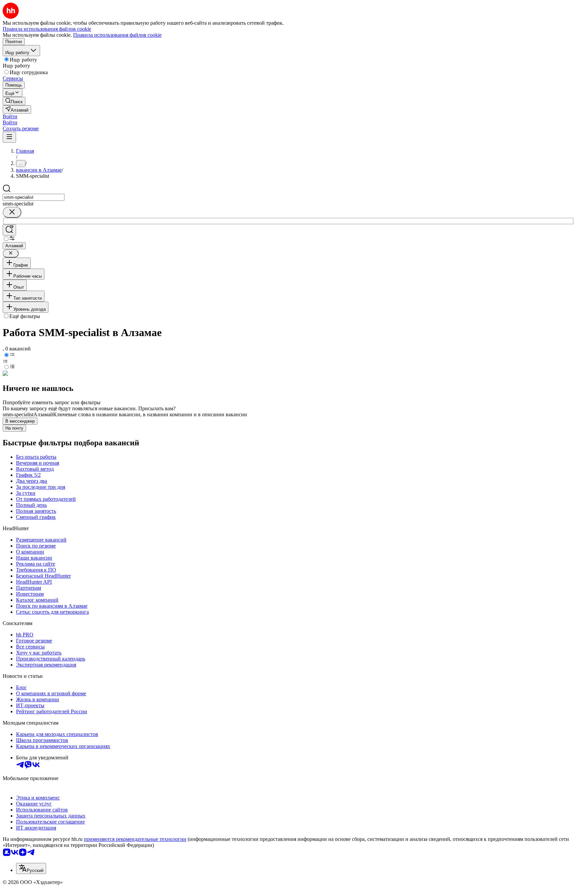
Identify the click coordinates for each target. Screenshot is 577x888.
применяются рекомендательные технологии (135, 839)
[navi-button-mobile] (9, 137)
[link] (14, 101)
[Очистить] (12, 212)
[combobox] (33, 197)
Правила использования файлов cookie (117, 35)
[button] (10, 116)
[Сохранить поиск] (9, 230)
